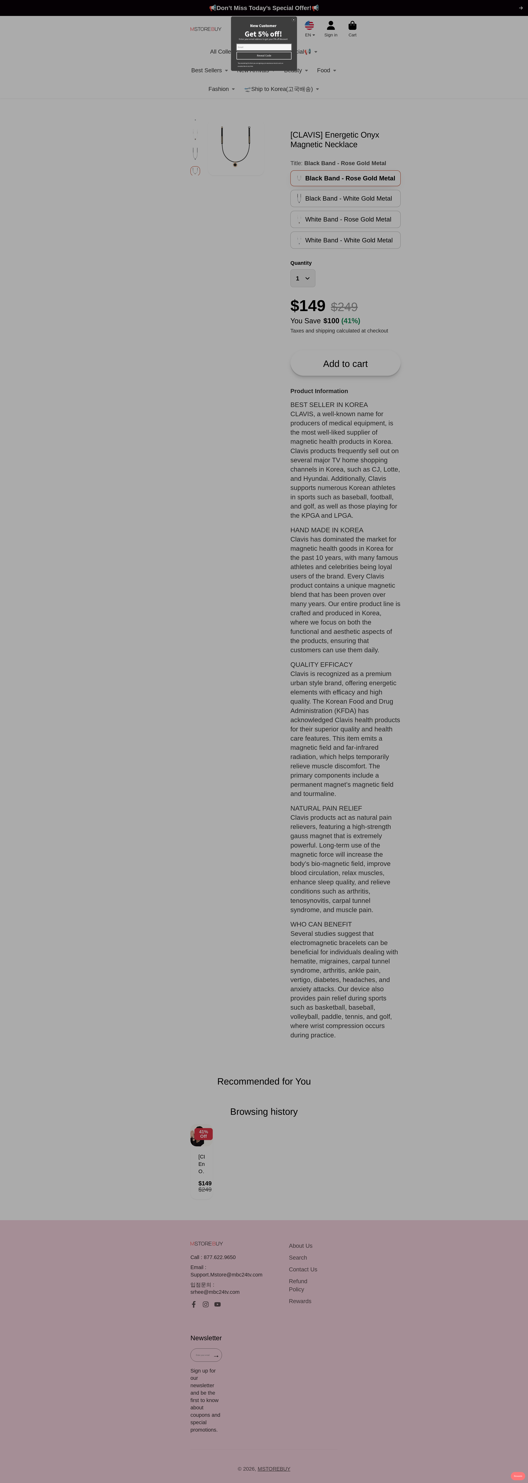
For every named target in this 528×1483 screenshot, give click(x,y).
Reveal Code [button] (264, 55)
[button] (293, 19)
